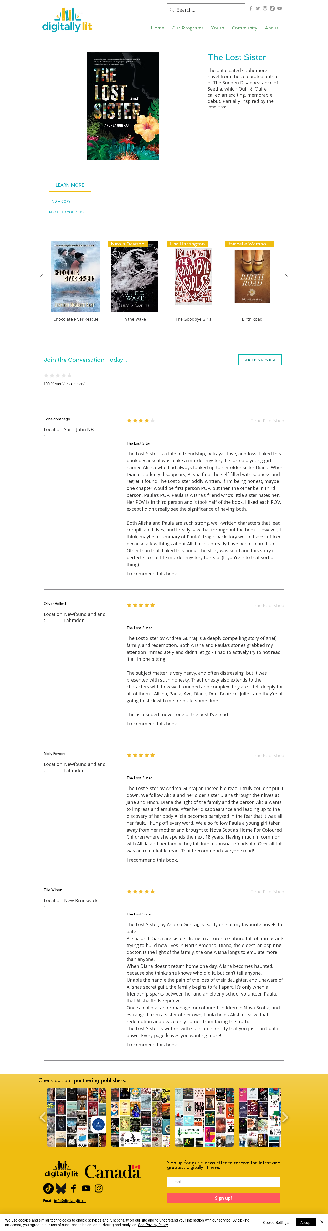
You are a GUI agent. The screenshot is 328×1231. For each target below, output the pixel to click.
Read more (217, 106)
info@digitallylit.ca (70, 1200)
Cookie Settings (276, 1222)
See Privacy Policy (153, 1224)
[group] (164, 290)
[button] (187, 28)
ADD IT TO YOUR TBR (67, 212)
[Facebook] (250, 8)
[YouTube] (279, 8)
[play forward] (285, 1117)
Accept (305, 1222)
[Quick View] (76, 276)
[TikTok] (272, 8)
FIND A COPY (59, 201)
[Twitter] (258, 8)
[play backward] (43, 1117)
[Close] (322, 1222)
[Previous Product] (41, 276)
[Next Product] (286, 276)
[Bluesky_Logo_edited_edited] (61, 1188)
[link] (70, 185)
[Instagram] (265, 8)
